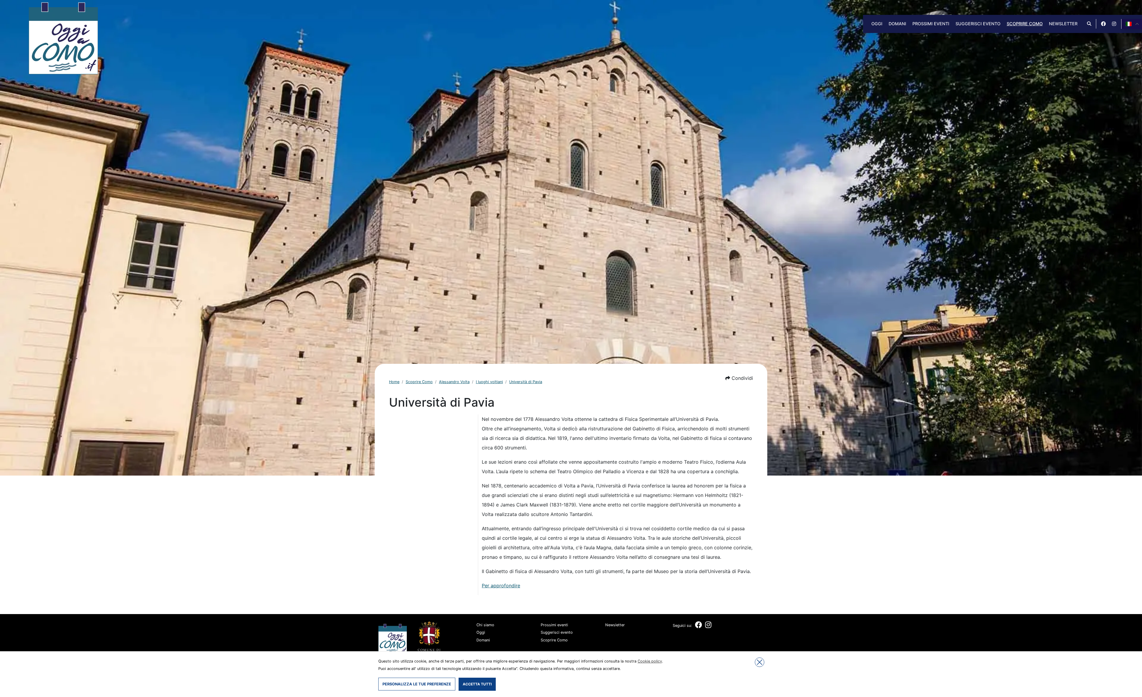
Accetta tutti (477, 684)
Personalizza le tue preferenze (416, 684)
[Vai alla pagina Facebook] (1103, 24)
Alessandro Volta (454, 382)
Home (394, 382)
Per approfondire (501, 586)
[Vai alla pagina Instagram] (1114, 24)
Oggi (876, 23)
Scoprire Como (1025, 23)
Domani (897, 23)
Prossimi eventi (930, 23)
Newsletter (1063, 23)
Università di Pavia (525, 382)
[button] (739, 378)
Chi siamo (485, 625)
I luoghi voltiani (489, 382)
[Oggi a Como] (63, 38)
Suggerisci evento (978, 23)
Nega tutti (759, 662)
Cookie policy (650, 661)
